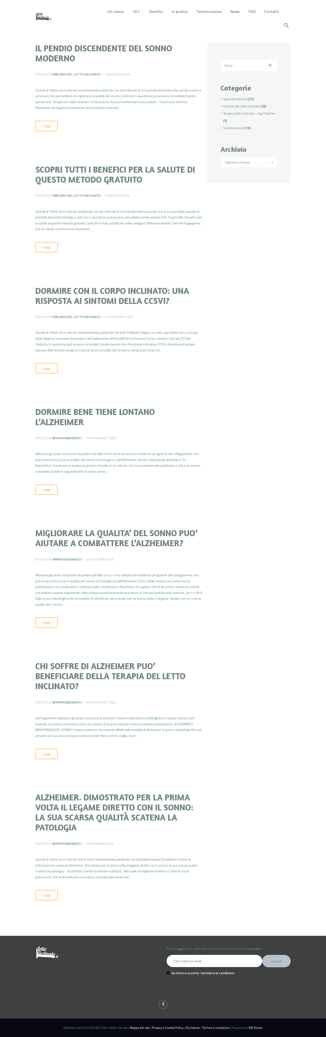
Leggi (46, 125)
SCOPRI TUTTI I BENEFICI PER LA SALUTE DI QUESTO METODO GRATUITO (115, 174)
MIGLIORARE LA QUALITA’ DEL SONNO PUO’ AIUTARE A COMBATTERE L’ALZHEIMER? (116, 538)
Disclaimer (192, 1027)
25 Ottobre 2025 (99, 559)
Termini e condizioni (215, 1027)
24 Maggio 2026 (117, 195)
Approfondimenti (67, 437)
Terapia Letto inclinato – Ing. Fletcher (249, 113)
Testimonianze (233, 127)
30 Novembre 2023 (101, 702)
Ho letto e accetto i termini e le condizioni (202, 972)
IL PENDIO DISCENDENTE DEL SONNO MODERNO (103, 53)
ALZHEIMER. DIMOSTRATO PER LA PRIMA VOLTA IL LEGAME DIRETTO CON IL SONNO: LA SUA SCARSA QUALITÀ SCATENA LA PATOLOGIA (114, 812)
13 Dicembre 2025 (119, 316)
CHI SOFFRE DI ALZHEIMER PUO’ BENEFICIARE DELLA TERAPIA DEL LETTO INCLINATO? (110, 676)
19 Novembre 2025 (101, 437)
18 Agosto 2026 (117, 74)
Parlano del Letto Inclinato (76, 74)
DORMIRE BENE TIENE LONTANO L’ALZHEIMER (95, 417)
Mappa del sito (140, 1027)
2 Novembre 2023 (100, 843)
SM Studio (255, 1027)
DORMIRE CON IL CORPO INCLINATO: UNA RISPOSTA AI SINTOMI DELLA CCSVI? (112, 296)
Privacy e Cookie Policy (167, 1027)
